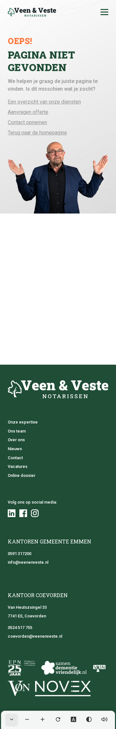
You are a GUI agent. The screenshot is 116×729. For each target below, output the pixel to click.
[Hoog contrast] (88, 720)
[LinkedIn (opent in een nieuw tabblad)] (11, 513)
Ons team (17, 431)
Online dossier (21, 475)
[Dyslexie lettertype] (73, 720)
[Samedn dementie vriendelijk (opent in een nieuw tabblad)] (64, 668)
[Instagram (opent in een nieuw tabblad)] (35, 513)
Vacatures (17, 466)
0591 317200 (19, 553)
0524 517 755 (20, 627)
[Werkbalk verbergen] (11, 720)
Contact (15, 457)
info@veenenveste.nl (28, 562)
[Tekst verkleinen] (27, 720)
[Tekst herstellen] (58, 720)
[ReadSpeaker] (104, 720)
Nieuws (15, 448)
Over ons (16, 439)
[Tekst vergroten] (42, 720)
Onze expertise (23, 422)
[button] (104, 12)
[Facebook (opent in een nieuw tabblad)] (23, 513)
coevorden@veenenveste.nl (35, 636)
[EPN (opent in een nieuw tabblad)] (21, 668)
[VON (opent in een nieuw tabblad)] (19, 688)
